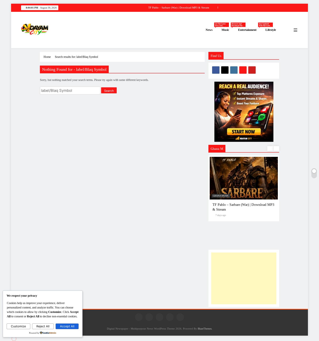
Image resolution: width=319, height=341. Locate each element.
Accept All (67, 326)
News (212, 30)
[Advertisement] (243, 278)
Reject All (42, 326)
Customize (18, 326)
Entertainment (250, 30)
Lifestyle (270, 29)
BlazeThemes (205, 328)
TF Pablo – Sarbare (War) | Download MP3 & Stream (178, 7)
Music (228, 30)
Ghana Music (221, 196)
